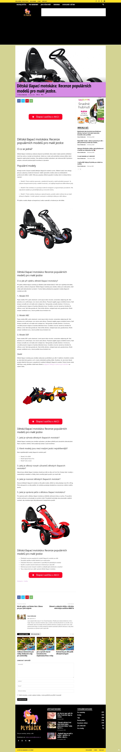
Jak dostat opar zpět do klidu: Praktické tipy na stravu (65, 715)
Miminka (57, 4)
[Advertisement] (73, 12)
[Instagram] (99, 1)
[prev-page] (71, 634)
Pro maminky (33, 4)
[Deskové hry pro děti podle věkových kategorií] (65, 643)
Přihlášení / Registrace (21, 1)
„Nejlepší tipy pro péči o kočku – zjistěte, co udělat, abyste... (65, 735)
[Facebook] (96, 1)
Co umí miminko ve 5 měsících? (86, 156)
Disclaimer (33, 1)
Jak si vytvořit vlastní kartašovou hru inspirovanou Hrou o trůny (45, 654)
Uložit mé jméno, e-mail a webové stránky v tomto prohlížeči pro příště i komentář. (40, 695)
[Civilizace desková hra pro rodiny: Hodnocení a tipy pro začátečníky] (26, 643)
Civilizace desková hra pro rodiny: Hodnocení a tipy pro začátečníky (25, 654)
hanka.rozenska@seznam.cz (33, 737)
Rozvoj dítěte (21, 4)
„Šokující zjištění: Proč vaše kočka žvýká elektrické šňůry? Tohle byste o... (64, 725)
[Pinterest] (27, 101)
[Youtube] (104, 1)
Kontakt (44, 1)
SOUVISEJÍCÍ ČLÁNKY (23, 634)
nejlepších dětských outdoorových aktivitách (56, 364)
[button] (103, 4)
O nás (39, 1)
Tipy (78, 718)
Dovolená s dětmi (68, 4)
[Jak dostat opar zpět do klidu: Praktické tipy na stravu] (51, 715)
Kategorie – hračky (22, 581)
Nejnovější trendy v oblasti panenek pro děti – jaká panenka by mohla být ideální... (90, 141)
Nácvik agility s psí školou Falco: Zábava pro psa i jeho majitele (30, 607)
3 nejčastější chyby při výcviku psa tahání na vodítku (89, 163)
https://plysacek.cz (31, 618)
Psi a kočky (80, 728)
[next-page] (73, 634)
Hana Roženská (23, 94)
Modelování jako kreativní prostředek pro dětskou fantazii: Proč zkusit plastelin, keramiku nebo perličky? (89, 133)
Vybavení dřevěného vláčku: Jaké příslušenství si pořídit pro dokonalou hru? (90, 149)
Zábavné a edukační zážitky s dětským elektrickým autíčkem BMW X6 (61, 607)
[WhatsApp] (31, 101)
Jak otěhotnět (46, 4)
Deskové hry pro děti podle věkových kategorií (64, 653)
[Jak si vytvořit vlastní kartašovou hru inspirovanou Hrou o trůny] (45, 643)
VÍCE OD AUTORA (35, 634)
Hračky (79, 715)
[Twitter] (102, 1)
